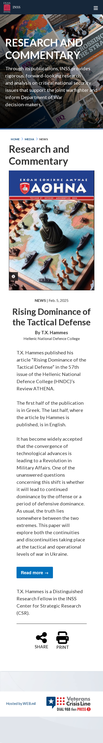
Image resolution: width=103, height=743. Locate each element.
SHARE (41, 646)
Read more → (35, 572)
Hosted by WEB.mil (21, 704)
